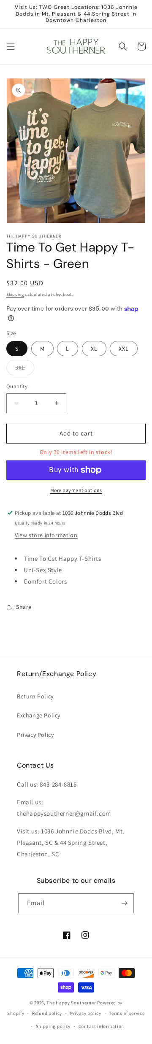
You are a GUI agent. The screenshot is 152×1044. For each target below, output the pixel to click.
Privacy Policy (35, 734)
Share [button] (24, 607)
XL (94, 348)
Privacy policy (85, 1013)
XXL (124, 348)
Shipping (15, 294)
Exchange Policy (38, 715)
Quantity (16, 386)
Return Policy (35, 696)
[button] (10, 46)
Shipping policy (53, 1026)
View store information (46, 535)
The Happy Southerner (71, 1003)
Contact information (101, 1026)
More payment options (76, 490)
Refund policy (47, 1013)
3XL (24, 369)
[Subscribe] (124, 903)
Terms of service (126, 1013)
